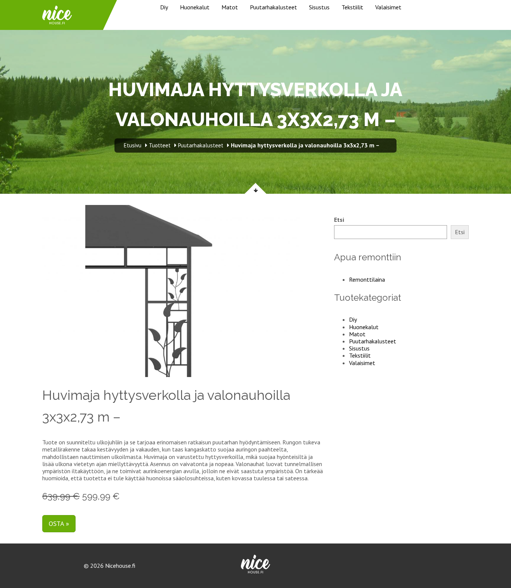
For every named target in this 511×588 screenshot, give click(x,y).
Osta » (59, 523)
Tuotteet (160, 145)
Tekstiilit (352, 7)
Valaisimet (388, 7)
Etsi (339, 219)
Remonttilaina (367, 279)
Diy (164, 7)
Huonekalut (194, 7)
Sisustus (319, 7)
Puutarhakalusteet (273, 7)
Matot (229, 7)
